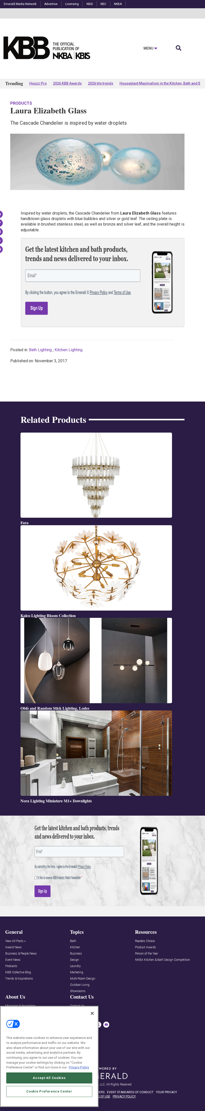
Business (76, 953)
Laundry (75, 966)
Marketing (76, 972)
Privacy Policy (79, 1067)
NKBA (118, 4)
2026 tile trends (100, 83)
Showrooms (78, 991)
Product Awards (145, 947)
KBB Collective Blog (18, 972)
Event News (12, 960)
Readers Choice (145, 941)
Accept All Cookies (49, 1078)
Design (74, 960)
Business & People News (21, 953)
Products (21, 103)
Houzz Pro (38, 83)
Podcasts (11, 966)
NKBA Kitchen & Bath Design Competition (162, 960)
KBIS (89, 4)
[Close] (92, 1013)
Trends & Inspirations (19, 978)
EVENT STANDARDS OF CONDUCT (130, 1092)
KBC (103, 4)
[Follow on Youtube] (106, 1025)
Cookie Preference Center (49, 1091)
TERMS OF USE (100, 1096)
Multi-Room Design (82, 978)
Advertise (51, 4)
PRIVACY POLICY (124, 1096)
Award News (13, 947)
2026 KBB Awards (67, 83)
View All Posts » (15, 941)
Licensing (72, 4)
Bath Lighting (40, 349)
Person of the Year (146, 953)
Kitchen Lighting (68, 349)
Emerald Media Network (20, 4)
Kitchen (75, 947)
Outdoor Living (80, 985)
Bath (73, 941)
